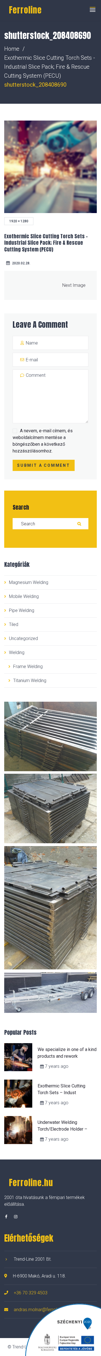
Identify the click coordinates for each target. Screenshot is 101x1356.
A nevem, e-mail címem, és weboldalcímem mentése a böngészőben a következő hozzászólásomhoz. (43, 441)
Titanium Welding (29, 680)
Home (11, 48)
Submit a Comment (43, 465)
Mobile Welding (24, 596)
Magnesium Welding (28, 582)
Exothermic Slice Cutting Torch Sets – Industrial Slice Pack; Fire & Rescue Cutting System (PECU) (46, 242)
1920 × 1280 (18, 221)
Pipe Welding (21, 610)
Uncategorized (23, 638)
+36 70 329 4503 (30, 1292)
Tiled (13, 624)
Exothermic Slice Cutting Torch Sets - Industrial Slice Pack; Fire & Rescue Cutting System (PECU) (49, 66)
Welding (16, 652)
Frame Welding (28, 666)
